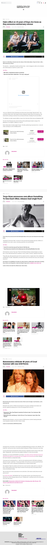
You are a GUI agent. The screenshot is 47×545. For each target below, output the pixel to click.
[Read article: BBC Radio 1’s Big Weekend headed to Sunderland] (9, 165)
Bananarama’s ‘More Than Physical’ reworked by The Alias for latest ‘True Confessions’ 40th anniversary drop (8, 510)
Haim (6, 146)
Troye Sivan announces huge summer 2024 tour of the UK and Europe (38, 331)
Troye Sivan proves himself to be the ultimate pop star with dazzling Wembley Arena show (22, 248)
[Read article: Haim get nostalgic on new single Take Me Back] (38, 165)
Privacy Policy (20, 536)
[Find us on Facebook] (37, 3)
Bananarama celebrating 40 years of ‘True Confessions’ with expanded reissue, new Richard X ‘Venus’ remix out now (37, 510)
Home (4, 19)
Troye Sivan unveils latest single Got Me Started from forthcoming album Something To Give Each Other (7, 345)
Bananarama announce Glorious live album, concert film (7, 523)
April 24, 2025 (5, 183)
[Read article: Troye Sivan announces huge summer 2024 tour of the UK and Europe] (38, 325)
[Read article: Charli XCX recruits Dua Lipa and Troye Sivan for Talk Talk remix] (9, 325)
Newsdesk (14, 151)
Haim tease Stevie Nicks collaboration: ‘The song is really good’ (16, 74)
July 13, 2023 (14, 201)
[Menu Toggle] (23, 9)
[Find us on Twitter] (39, 3)
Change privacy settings (22, 538)
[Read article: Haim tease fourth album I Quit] (7, 177)
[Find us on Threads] (41, 3)
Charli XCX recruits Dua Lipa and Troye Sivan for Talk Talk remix (16, 247)
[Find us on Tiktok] (45, 3)
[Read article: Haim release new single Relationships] (18, 177)
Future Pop (7, 19)
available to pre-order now (35, 263)
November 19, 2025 (6, 171)
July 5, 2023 (16, 347)
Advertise (20, 534)
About (19, 533)
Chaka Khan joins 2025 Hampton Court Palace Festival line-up (17, 523)
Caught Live (20, 327)
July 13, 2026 (34, 514)
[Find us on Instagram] (43, 3)
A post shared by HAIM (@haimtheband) (23, 110)
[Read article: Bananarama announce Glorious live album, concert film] (7, 519)
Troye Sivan (8, 307)
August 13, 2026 (5, 514)
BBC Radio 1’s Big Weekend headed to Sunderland (14, 72)
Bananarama (8, 485)
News (5, 166)
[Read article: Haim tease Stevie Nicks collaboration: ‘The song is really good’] (23, 165)
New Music (20, 366)
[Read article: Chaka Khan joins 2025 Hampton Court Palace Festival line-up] (18, 519)
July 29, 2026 (20, 513)
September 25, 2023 (6, 348)
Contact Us (21, 537)
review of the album (8, 475)
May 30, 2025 (34, 171)
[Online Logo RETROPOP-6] (23, 7)
